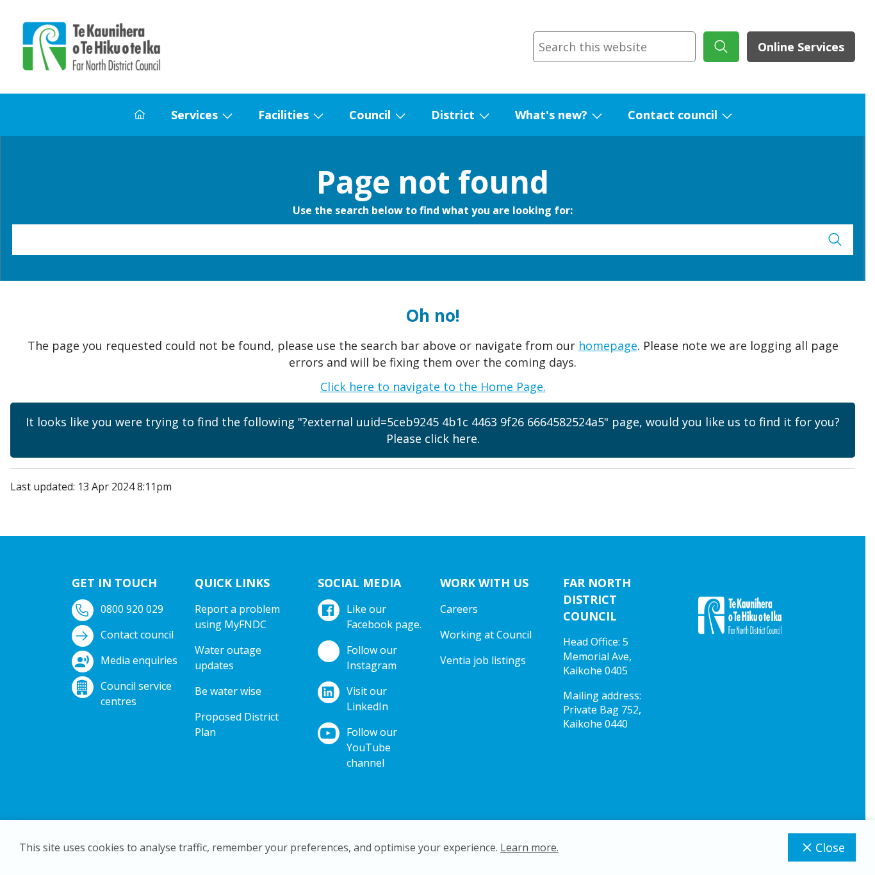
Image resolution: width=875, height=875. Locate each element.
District (453, 114)
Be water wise (228, 691)
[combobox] (614, 46)
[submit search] (721, 46)
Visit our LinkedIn (367, 698)
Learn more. (529, 847)
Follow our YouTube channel (372, 747)
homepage (607, 345)
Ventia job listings (483, 660)
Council (370, 114)
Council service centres (136, 693)
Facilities (283, 114)
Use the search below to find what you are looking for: (433, 210)
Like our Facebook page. (384, 616)
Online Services (801, 46)
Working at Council (486, 635)
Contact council (672, 114)
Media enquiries (139, 660)
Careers (459, 609)
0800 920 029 (132, 609)
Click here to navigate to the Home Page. (433, 386)
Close (830, 847)
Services (194, 114)
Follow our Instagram (372, 657)
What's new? (551, 114)
